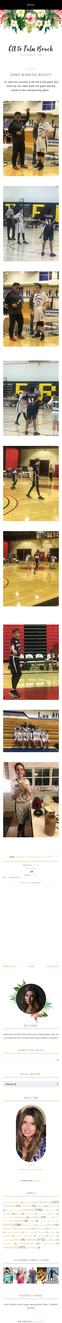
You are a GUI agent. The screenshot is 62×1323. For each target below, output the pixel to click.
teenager (7, 1243)
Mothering (40, 1228)
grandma (7, 1217)
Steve (16, 1239)
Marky (35, 875)
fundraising (43, 1214)
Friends (7, 1213)
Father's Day (50, 1210)
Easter (40, 1206)
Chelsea (43, 1202)
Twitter (30, 857)
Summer (50, 1239)
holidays (35, 1217)
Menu (31, 4)
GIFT (53, 1214)
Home (31, 966)
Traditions (47, 1243)
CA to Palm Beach (31, 49)
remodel (19, 1236)
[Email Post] (31, 871)
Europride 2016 (13, 1210)
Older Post (53, 966)
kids (32, 1221)
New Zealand (13, 1232)
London (43, 1221)
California (28, 1202)
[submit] (58, 1060)
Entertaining (53, 1206)
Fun (18, 1213)
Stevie (31, 1239)
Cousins (26, 1206)
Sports (52, 1235)
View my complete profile (31, 1169)
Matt (51, 1225)
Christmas (9, 1206)
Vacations (31, 1247)
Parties (6, 1235)
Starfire (6, 1240)
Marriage (41, 1225)
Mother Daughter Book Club (17, 1228)
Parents (41, 1232)
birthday (16, 1202)
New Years (54, 1228)
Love (53, 1221)
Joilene (31, 1164)
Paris (52, 1232)
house (49, 1217)
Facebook (20, 857)
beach (5, 1203)
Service (40, 1235)
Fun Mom (29, 1214)
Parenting (29, 1232)
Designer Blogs (38, 1322)
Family (28, 1210)
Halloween (19, 1217)
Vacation (10, 1247)
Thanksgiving (26, 1243)
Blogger (37, 1180)
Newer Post (9, 966)
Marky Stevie (28, 1225)
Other (50, 857)
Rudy (30, 1235)
